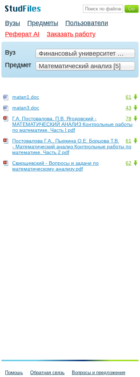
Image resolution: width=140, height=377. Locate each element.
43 (128, 108)
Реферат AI (22, 34)
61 (128, 97)
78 (128, 118)
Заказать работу (71, 34)
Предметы (42, 23)
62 (128, 163)
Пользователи (86, 23)
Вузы (12, 23)
